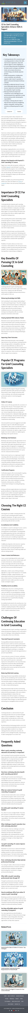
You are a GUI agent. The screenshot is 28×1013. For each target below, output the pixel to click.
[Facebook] (9, 1010)
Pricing (6, 998)
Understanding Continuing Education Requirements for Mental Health (10, 969)
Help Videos (10, 1004)
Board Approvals (20, 996)
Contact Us (9, 111)
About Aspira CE (11, 996)
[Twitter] (11, 1010)
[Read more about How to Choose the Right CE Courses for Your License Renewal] (14, 980)
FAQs (22, 1001)
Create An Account (16, 1001)
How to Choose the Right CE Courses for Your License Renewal (12, 990)
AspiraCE (8, 167)
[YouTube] (13, 1010)
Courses (19, 111)
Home (5, 996)
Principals (12, 998)
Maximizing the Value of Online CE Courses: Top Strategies (13, 948)
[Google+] (18, 1010)
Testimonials (7, 1001)
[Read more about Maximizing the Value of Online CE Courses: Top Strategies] (14, 938)
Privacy (17, 998)
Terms (21, 998)
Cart (15, 37)
